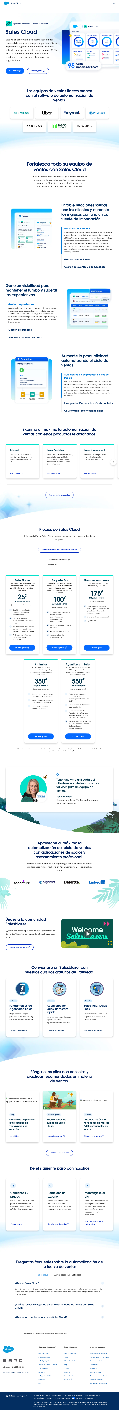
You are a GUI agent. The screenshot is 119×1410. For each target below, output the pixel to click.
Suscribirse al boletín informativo (94, 1222)
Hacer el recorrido (54, 1136)
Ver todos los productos (59, 495)
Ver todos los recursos (59, 1153)
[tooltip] (69, 560)
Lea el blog (14, 1136)
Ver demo (13, 70)
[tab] (43, 1275)
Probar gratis (36, 70)
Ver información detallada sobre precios (59, 549)
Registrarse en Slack (18, 947)
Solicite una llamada (57, 1224)
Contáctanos (78, 736)
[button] (113, 462)
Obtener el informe (92, 1136)
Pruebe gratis (21, 647)
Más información (16, 473)
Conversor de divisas (58, 559)
